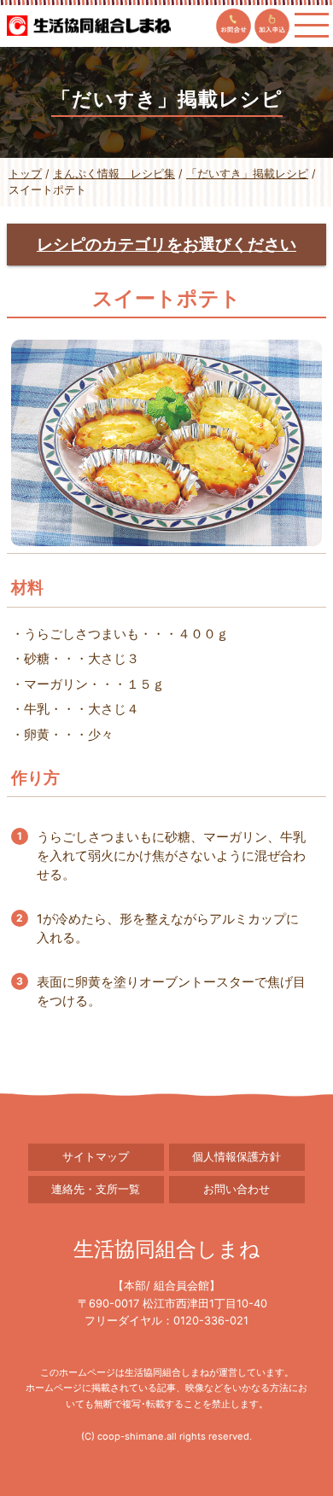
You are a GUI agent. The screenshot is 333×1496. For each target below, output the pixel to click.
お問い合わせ (236, 1189)
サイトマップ (95, 1156)
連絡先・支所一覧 (95, 1189)
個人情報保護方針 (236, 1156)
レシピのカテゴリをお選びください (166, 244)
